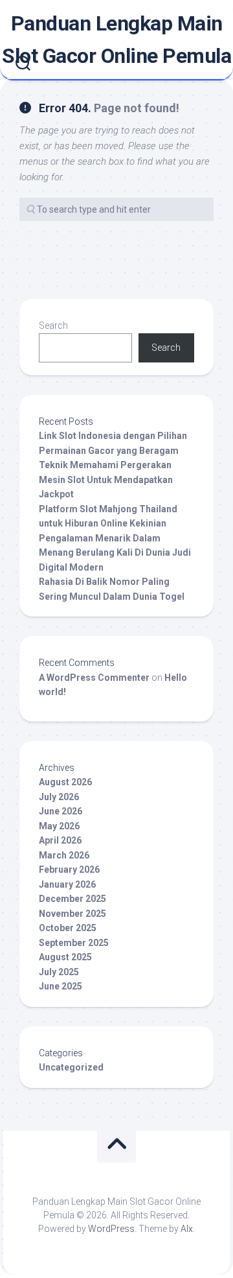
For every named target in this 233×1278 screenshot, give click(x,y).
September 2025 (74, 943)
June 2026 (60, 811)
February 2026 (69, 869)
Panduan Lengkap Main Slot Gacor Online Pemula (116, 39)
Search (53, 325)
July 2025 (59, 972)
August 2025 (65, 957)
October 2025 (67, 928)
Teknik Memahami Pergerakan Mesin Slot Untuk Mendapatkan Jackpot (106, 479)
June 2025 (60, 986)
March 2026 (64, 855)
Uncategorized (71, 1067)
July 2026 (59, 797)
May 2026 (59, 826)
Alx (187, 1229)
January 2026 (67, 884)
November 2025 (72, 913)
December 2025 (72, 898)
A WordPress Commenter (94, 677)
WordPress (111, 1229)
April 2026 (60, 840)
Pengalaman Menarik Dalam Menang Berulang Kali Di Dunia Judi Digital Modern (115, 553)
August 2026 (65, 782)
